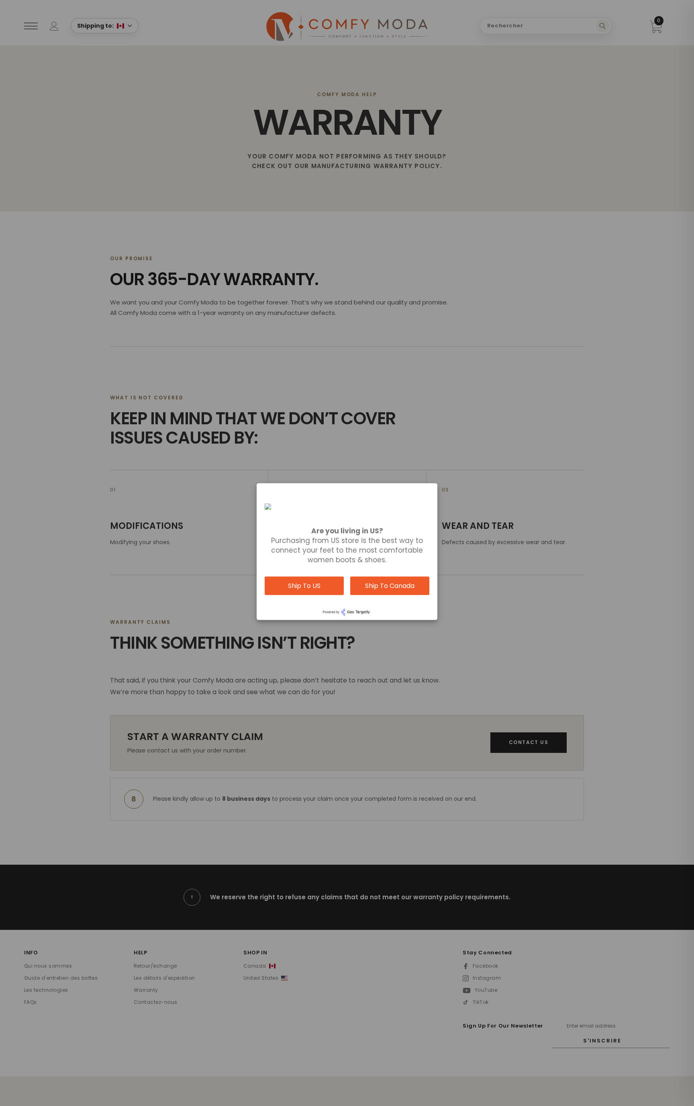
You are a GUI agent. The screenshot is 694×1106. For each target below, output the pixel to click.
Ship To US (304, 585)
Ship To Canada (389, 585)
